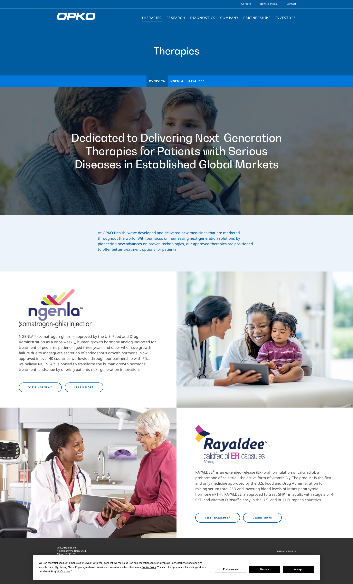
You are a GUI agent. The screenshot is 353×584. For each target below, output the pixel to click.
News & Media (269, 4)
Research (175, 18)
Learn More (84, 387)
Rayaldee (196, 81)
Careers (246, 4)
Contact (291, 4)
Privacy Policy (286, 551)
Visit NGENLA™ (40, 387)
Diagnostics (203, 18)
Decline (264, 569)
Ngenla (176, 81)
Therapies (151, 18)
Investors (286, 18)
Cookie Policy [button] (149, 567)
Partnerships (256, 18)
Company (229, 18)
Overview (157, 81)
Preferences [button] (63, 571)
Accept (298, 569)
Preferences (230, 569)
